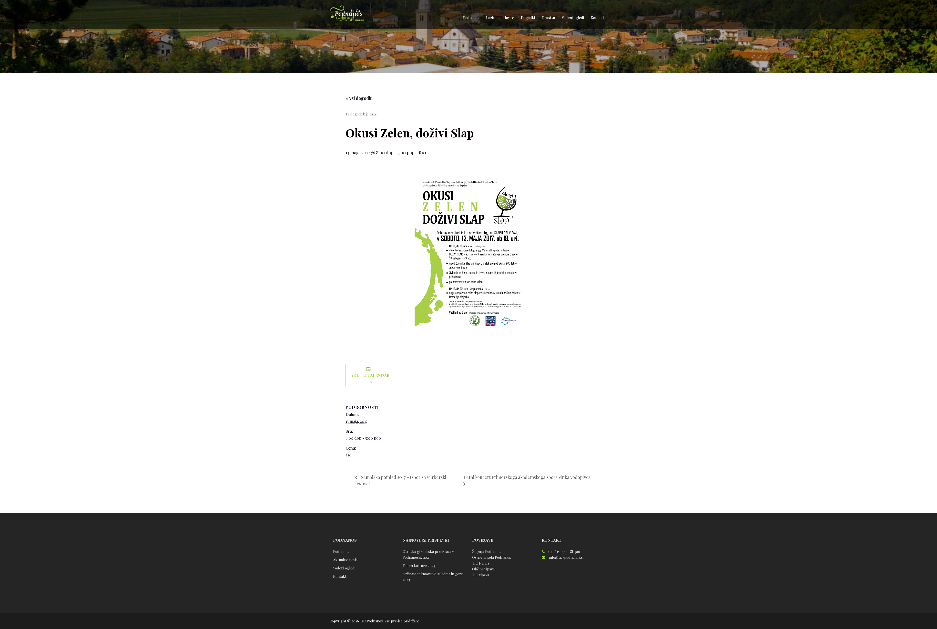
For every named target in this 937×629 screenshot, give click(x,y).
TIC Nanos (480, 563)
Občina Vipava (483, 569)
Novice (508, 17)
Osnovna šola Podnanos (491, 557)
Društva (548, 17)
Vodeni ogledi (573, 17)
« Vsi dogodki (359, 98)
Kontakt (597, 17)
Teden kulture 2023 (419, 565)
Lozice (491, 17)
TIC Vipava (480, 574)
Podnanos (471, 17)
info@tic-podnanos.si (566, 557)
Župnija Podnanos (486, 551)
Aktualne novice (346, 559)
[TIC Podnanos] (347, 14)
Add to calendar (370, 375)
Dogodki (528, 17)
